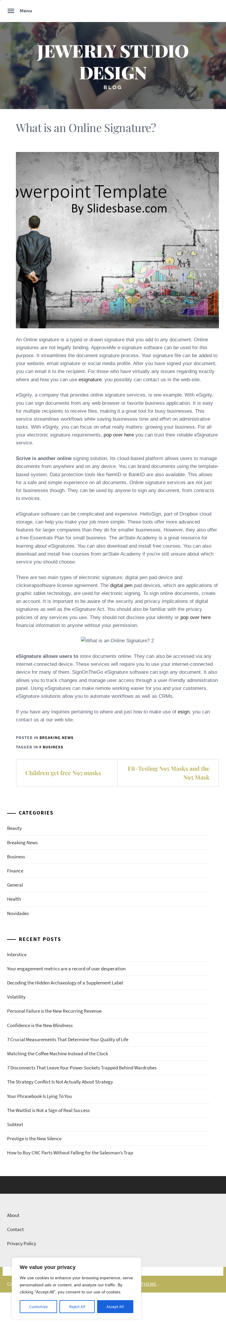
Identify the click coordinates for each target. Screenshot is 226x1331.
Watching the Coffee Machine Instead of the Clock (57, 1053)
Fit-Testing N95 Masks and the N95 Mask (169, 772)
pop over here (119, 435)
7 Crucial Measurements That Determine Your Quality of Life (67, 1039)
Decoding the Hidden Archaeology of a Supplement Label (65, 982)
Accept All (115, 1306)
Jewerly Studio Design (113, 61)
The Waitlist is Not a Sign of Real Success (48, 1110)
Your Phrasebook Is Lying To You (39, 1096)
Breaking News (56, 737)
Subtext (15, 1124)
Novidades (18, 913)
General (15, 885)
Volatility (16, 997)
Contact (15, 1229)
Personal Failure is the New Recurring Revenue (54, 1011)
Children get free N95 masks (63, 773)
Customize (38, 1306)
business (53, 747)
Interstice (16, 954)
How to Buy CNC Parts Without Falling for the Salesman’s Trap (70, 1152)
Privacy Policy (21, 1243)
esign (184, 712)
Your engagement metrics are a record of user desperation (66, 968)
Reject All (77, 1306)
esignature (90, 379)
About (13, 1215)
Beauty (14, 828)
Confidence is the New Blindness (40, 1025)
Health (14, 899)
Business (16, 856)
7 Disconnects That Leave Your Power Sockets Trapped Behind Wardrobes (82, 1067)
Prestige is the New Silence (34, 1138)
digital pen (121, 585)
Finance (15, 870)
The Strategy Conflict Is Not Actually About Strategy (60, 1081)
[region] (76, 1288)
